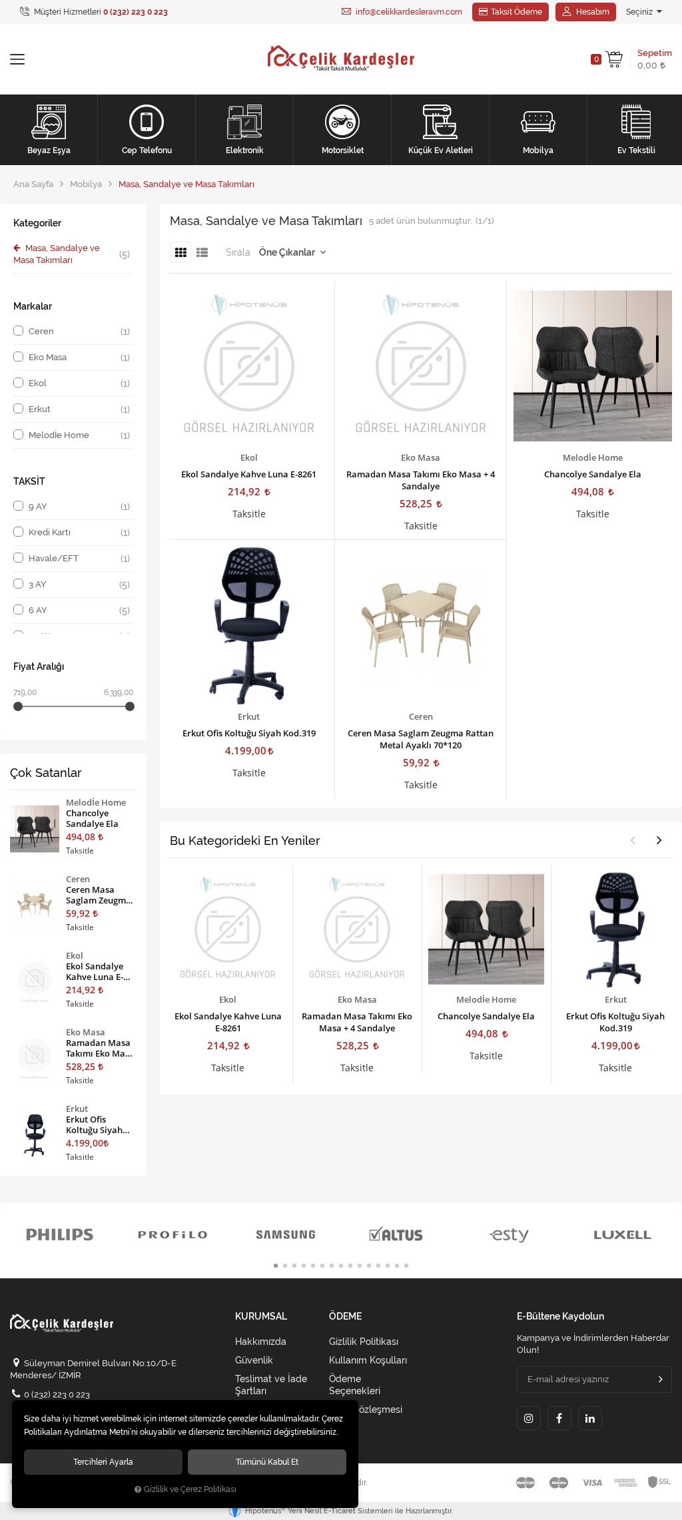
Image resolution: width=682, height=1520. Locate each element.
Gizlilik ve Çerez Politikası (190, 1489)
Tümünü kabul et (267, 1462)
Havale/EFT (79, 558)
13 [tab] (387, 1265)
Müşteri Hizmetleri (100, 12)
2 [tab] (285, 1265)
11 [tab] (369, 1265)
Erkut (249, 716)
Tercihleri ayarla (103, 1462)
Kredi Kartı (79, 532)
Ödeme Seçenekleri (354, 1385)
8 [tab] (341, 1265)
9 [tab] (350, 1265)
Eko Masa (420, 457)
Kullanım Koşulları (368, 1360)
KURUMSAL (261, 1317)
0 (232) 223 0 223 (57, 1394)
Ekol (249, 457)
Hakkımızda (260, 1341)
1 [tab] (275, 1265)
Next (659, 839)
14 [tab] (397, 1265)
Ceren (421, 716)
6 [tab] (322, 1265)
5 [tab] (313, 1265)
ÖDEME (345, 1317)
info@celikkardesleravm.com (408, 12)
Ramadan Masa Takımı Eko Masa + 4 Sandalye (420, 480)
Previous (632, 839)
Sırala (238, 252)
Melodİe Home (593, 457)
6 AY (79, 610)
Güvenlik (254, 1360)
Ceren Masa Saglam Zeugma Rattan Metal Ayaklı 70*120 (421, 739)
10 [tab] (359, 1265)
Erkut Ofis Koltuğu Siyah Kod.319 (249, 733)
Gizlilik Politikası (363, 1341)
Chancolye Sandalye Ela (592, 474)
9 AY (79, 506)
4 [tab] (303, 1265)
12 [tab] (378, 1265)
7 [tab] (331, 1265)
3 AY (79, 584)
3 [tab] (294, 1265)
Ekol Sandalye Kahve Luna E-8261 (248, 474)
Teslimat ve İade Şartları (271, 1385)
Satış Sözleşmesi (365, 1409)
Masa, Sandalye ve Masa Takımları (71, 254)
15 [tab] (406, 1265)
